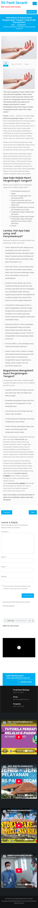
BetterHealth (31, 901)
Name (3, 557)
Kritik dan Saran (31, 11)
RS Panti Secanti (14, 3)
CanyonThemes (19, 903)
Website (4, 576)
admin (27, 64)
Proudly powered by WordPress (11, 901)
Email (3, 567)
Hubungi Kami (26, 682)
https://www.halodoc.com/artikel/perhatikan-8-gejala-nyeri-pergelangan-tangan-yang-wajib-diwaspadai (19, 497)
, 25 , (16, 64)
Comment (5, 531)
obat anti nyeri (20, 439)
